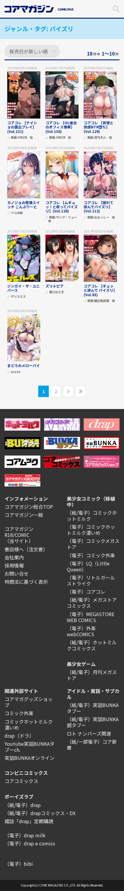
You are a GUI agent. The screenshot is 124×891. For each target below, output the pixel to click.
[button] (116, 8)
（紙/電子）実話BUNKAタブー (93, 708)
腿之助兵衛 (101, 301)
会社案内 (14, 557)
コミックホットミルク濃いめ (29, 724)
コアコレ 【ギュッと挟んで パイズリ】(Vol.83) (99, 290)
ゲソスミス (18, 297)
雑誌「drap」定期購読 (29, 821)
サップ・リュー (66, 217)
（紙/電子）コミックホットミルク (92, 515)
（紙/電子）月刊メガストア (92, 675)
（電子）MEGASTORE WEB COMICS (90, 617)
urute (15, 372)
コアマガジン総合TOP (29, 506)
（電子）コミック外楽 (91, 555)
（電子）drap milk (25, 835)
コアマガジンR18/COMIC (19, 531)
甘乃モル (100, 138)
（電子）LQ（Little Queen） (88, 566)
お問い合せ (17, 573)
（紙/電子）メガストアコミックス (92, 602)
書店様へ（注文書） (26, 549)
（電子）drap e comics (30, 843)
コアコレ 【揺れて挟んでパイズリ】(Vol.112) (98, 207)
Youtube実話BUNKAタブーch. (29, 746)
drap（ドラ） (19, 735)
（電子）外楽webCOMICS (81, 631)
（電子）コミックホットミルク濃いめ (91, 529)
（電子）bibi (19, 863)
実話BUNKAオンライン (29, 757)
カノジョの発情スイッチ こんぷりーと (23, 204)
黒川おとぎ (56, 292)
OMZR (22, 138)
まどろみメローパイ (23, 365)
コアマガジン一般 (24, 514)
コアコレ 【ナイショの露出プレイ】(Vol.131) (22, 127)
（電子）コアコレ (86, 591)
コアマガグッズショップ (29, 702)
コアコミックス (21, 780)
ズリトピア (54, 285)
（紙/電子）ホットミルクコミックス (92, 645)
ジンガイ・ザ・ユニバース (23, 288)
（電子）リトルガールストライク (91, 580)
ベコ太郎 (17, 213)
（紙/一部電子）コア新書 (92, 744)
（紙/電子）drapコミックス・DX (40, 813)
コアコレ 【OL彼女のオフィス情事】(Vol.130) (61, 127)
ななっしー (101, 217)
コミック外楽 (19, 713)
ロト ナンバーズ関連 (89, 733)
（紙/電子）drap (23, 804)
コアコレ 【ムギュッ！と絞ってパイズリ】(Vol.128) (61, 207)
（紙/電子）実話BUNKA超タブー (93, 722)
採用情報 (14, 565)
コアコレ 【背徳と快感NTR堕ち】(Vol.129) (98, 127)
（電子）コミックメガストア (93, 543)
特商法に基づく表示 (26, 581)
